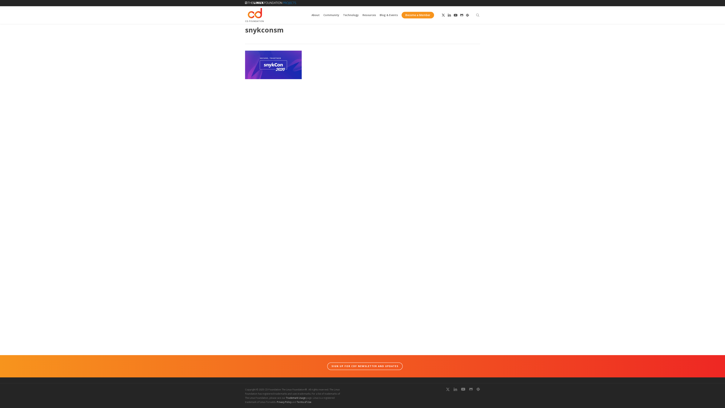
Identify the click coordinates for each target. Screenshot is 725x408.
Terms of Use (304, 402)
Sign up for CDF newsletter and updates (365, 366)
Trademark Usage (296, 398)
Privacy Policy (284, 402)
